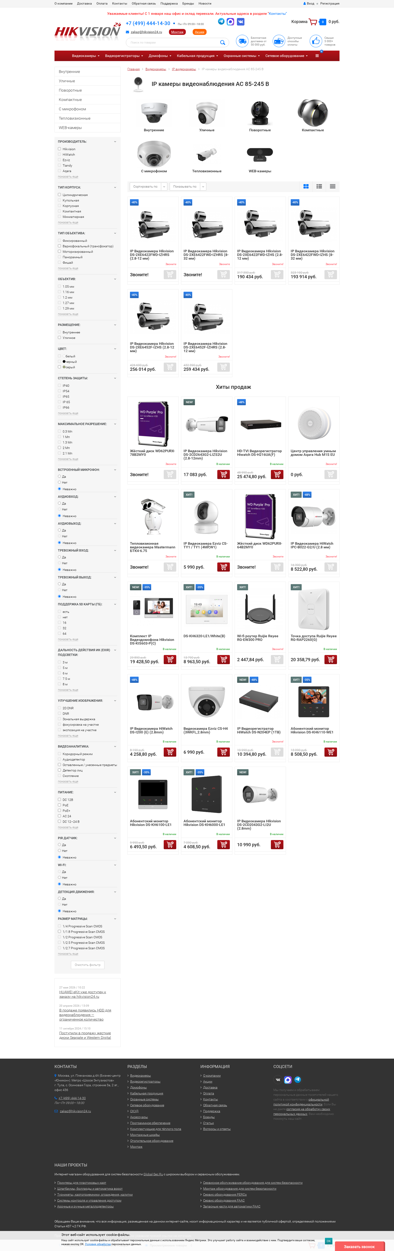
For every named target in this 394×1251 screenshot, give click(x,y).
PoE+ (66, 811)
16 (64, 622)
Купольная (70, 200)
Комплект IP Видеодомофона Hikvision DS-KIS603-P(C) (152, 639)
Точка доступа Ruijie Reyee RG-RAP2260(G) (314, 638)
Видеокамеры (84, 56)
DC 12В (67, 800)
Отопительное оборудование (151, 1141)
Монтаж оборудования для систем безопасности (239, 1188)
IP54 (65, 391)
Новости (205, 3)
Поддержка (169, 3)
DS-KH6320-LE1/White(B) (204, 636)
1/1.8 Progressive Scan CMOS (83, 932)
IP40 (65, 385)
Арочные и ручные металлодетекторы (85, 1206)
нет (65, 617)
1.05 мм (68, 286)
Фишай (67, 262)
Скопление (70, 776)
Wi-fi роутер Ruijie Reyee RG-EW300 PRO (257, 638)
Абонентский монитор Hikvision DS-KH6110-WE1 (312, 730)
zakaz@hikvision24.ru (146, 32)
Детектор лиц (72, 770)
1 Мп (66, 437)
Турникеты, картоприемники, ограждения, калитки (95, 1194)
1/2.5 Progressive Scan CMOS (83, 942)
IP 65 (66, 402)
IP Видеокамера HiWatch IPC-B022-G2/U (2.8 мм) (312, 545)
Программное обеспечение (150, 1123)
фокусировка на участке (80, 724)
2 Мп (66, 448)
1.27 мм (68, 303)
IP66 (65, 407)
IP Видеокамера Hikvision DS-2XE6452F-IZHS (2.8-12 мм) (152, 347)
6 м (64, 673)
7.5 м (66, 679)
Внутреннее (71, 332)
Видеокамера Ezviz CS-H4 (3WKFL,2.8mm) (206, 730)
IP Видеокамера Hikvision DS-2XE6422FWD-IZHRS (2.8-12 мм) (152, 255)
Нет (64, 482)
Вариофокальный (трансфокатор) (88, 246)
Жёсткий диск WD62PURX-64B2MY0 (259, 545)
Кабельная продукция (196, 56)
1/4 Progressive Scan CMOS (82, 926)
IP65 (65, 396)
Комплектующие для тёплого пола (155, 1129)
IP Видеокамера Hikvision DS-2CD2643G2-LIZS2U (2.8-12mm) (205, 454)
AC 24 (66, 816)
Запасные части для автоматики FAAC (231, 1206)
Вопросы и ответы (217, 1129)
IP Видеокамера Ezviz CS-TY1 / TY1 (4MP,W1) (206, 545)
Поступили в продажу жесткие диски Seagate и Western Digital (85, 1035)
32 (64, 628)
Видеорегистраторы (122, 56)
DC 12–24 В (71, 821)
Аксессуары (139, 1117)
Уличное (68, 338)
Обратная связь (144, 3)
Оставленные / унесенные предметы (89, 765)
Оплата (102, 3)
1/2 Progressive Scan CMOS (82, 937)
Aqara (66, 171)
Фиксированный (74, 240)
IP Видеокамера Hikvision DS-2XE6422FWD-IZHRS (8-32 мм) (206, 255)
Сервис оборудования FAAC (224, 1200)
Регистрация (330, 3)
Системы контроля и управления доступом (89, 1200)
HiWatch (68, 154)
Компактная (71, 211)
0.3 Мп (67, 431)
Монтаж (177, 32)
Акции (199, 32)
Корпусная (70, 206)
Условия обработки (98, 1244)
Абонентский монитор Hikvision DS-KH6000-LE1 (204, 823)
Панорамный (72, 257)
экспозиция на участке (79, 730)
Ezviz (66, 160)
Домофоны (158, 56)
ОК (329, 1241)
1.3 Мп (67, 442)
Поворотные (70, 90)
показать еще (68, 176)
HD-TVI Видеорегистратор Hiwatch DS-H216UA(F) (259, 453)
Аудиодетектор (73, 759)
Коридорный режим (77, 754)
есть (65, 612)
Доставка (84, 3)
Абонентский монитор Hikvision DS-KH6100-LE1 (151, 823)
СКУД (134, 1111)
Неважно (69, 489)
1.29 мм (68, 308)
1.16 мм (68, 292)
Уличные (67, 81)
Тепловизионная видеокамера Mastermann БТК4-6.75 (152, 547)
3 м (64, 662)
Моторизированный (77, 251)
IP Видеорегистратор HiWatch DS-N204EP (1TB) (259, 730)
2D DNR (68, 708)
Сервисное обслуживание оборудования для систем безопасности (253, 1182)
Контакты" (278, 13)
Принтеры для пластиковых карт (81, 1182)
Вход (310, 3)
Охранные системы (240, 56)
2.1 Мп (67, 453)
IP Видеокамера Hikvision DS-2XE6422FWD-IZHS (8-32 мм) (312, 255)
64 (64, 633)
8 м (64, 684)
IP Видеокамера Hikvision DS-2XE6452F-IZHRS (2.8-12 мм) (205, 347)
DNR (65, 713)
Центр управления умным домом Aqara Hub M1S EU (313, 453)
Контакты (119, 3)
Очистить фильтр (88, 965)
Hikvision (68, 149)
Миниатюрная (73, 217)
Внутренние (69, 71)
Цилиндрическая (75, 195)
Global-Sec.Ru (153, 1174)
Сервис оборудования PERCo (225, 1194)
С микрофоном (72, 109)
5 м (64, 668)
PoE (65, 805)
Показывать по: (185, 186)
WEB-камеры (70, 127)
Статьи (208, 1123)
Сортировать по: (145, 186)
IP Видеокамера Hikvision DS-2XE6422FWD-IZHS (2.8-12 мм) (260, 255)
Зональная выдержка (78, 719)
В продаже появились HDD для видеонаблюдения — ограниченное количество (85, 1014)
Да (64, 476)
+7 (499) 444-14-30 (148, 23)
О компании (63, 3)
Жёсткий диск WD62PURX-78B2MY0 (152, 453)
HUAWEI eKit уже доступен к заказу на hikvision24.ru (82, 994)
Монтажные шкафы (145, 1135)
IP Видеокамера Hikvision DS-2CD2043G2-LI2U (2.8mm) (259, 825)
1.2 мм (67, 297)
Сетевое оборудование (284, 56)
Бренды (188, 3)
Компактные (70, 99)
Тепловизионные (75, 118)
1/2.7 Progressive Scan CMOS (83, 948)
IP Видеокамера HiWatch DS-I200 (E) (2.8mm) (151, 730)
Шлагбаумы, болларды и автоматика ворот (90, 1188)
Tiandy (67, 165)
